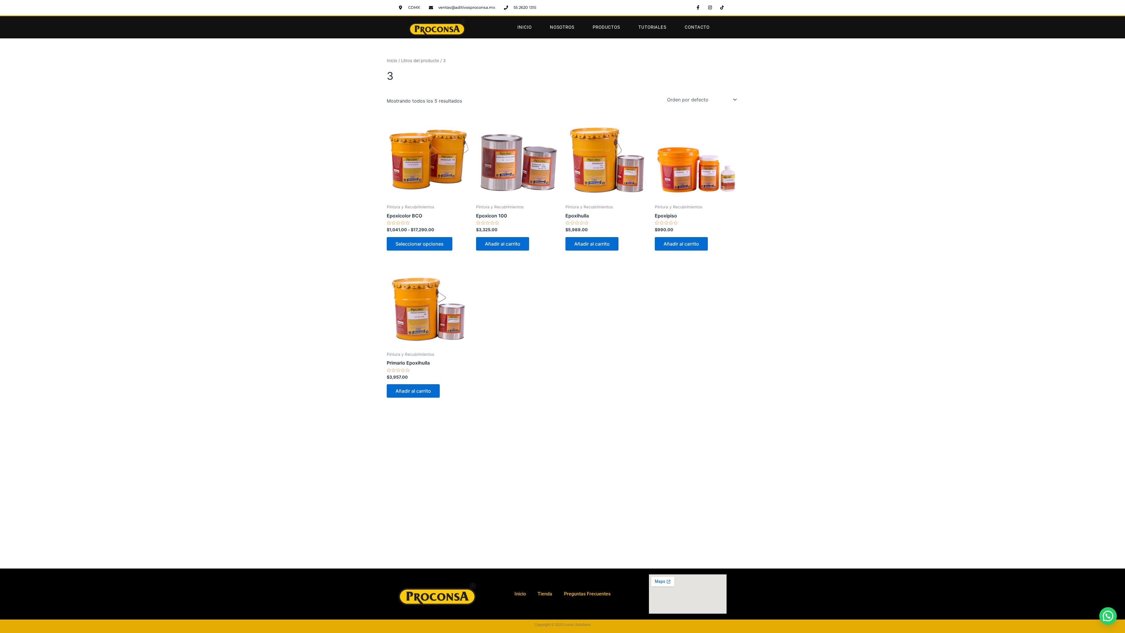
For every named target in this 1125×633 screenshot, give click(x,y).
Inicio (524, 27)
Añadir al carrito (502, 244)
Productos (606, 27)
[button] (1108, 616)
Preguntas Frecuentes (587, 594)
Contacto (697, 27)
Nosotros (562, 27)
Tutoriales (652, 27)
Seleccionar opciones (420, 244)
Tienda (545, 594)
